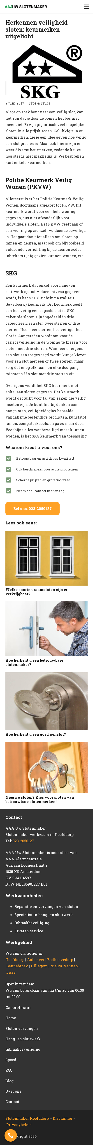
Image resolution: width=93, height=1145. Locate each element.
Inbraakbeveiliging (22, 1049)
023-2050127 (23, 840)
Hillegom (39, 965)
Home (10, 1017)
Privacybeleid (19, 1124)
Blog (9, 1080)
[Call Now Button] (11, 1135)
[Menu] (86, 6)
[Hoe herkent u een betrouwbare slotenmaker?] (46, 628)
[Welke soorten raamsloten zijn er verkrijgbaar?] (46, 558)
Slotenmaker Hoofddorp (27, 1118)
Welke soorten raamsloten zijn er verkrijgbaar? (36, 591)
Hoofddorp (14, 959)
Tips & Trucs (40, 103)
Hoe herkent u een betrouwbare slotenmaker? (34, 662)
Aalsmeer (35, 959)
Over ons (13, 1091)
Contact (12, 1101)
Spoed (10, 1059)
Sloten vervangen (21, 1028)
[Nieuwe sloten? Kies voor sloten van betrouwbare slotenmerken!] (46, 767)
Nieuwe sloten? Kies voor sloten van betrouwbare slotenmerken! (39, 799)
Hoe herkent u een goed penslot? (35, 734)
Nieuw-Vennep (64, 965)
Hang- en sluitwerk (23, 1038)
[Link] (25, 7)
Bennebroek (17, 965)
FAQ (8, 1070)
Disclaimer (63, 1118)
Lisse (11, 972)
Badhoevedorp (60, 959)
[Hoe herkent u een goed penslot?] (46, 701)
